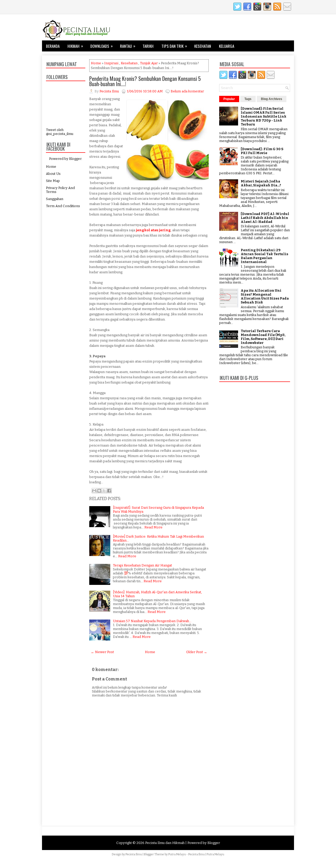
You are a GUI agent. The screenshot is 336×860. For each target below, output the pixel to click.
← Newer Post (102, 652)
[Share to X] (104, 490)
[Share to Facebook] (109, 490)
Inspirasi (111, 63)
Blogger (75, 159)
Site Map (53, 181)
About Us (53, 174)
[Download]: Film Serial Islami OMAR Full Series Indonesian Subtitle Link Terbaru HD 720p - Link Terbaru (263, 116)
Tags (247, 99)
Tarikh (148, 46)
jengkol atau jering (153, 230)
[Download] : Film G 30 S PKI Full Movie (262, 151)
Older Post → (196, 652)
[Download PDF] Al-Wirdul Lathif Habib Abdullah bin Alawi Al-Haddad (265, 218)
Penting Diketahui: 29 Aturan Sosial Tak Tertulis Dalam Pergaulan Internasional (264, 256)
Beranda (53, 46)
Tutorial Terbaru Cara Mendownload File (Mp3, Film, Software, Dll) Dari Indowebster (263, 337)
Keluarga (226, 46)
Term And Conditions (63, 206)
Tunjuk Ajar (149, 63)
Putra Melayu (177, 854)
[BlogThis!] (99, 490)
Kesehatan (202, 46)
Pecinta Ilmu (133, 854)
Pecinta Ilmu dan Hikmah (165, 843)
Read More (153, 527)
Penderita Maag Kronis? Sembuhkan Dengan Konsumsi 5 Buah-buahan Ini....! (145, 81)
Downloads (101, 46)
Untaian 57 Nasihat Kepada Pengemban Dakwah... (152, 621)
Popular (229, 99)
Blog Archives (271, 99)
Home (51, 167)
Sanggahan (54, 199)
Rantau (127, 46)
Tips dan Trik (174, 46)
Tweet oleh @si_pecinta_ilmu (59, 132)
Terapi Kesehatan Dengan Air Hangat (142, 565)
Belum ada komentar (187, 91)
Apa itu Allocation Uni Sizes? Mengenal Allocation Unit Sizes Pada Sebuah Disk (265, 296)
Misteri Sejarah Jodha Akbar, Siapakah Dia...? (261, 183)
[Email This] (94, 490)
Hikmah (75, 46)
